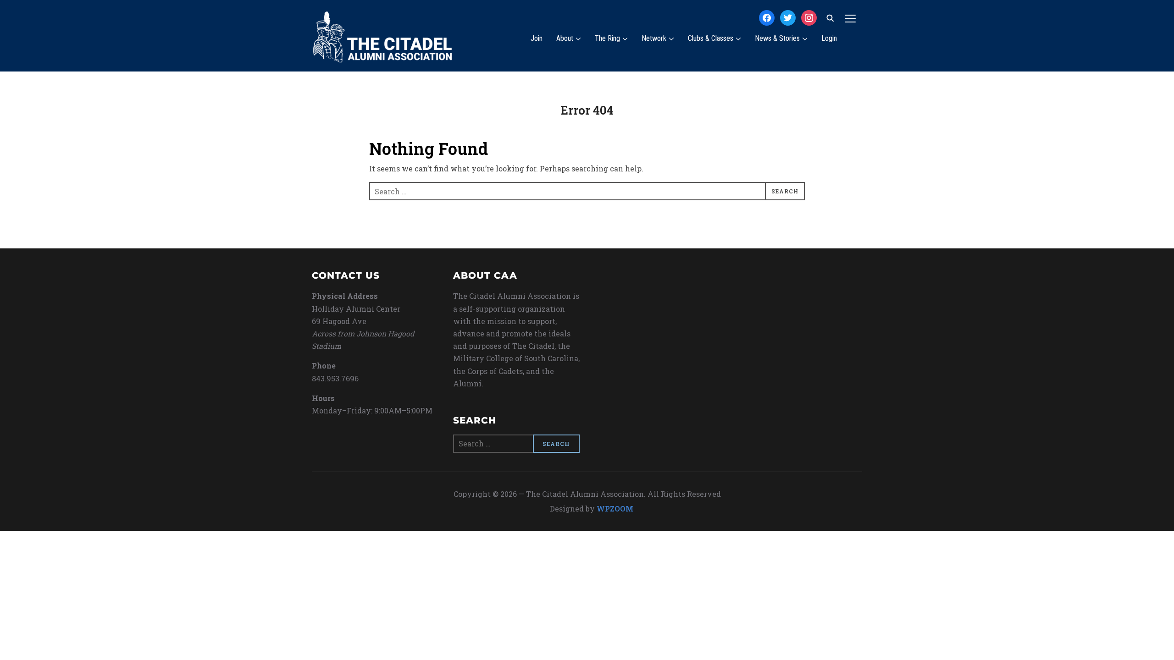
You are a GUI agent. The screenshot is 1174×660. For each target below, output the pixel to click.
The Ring (607, 38)
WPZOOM (615, 508)
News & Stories (777, 38)
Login (829, 38)
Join (537, 38)
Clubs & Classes (710, 38)
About (564, 38)
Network (654, 38)
